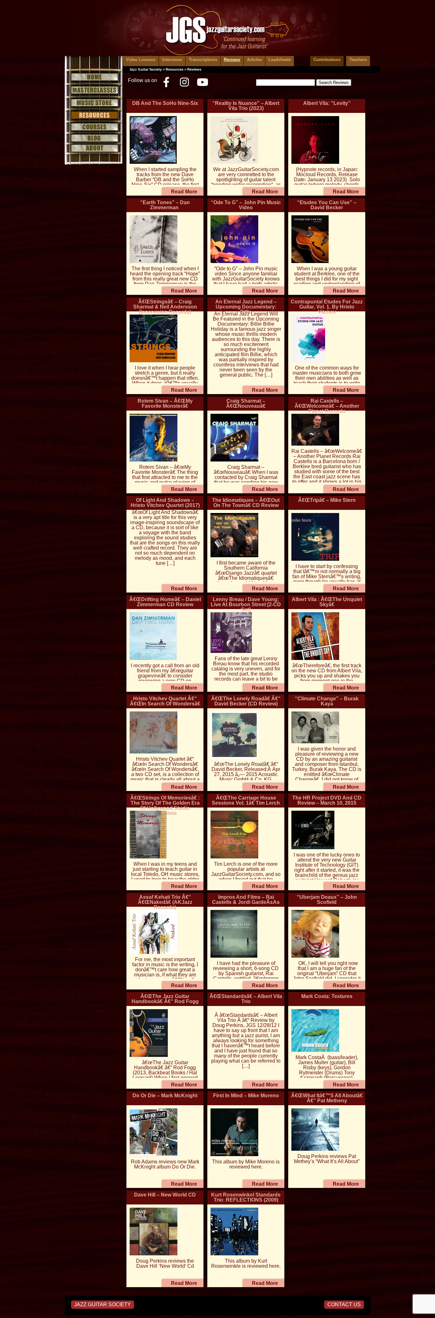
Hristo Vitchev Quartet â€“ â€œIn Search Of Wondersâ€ (165, 701)
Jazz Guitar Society (145, 69)
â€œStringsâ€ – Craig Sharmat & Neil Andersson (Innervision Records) (165, 307)
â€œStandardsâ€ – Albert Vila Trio (246, 999)
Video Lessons (140, 59)
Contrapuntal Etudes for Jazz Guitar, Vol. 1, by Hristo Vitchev (327, 307)
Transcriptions (203, 59)
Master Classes (94, 90)
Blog (94, 138)
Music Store (94, 103)
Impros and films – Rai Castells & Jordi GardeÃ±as (246, 899)
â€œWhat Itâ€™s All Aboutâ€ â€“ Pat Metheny (327, 1098)
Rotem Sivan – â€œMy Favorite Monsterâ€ (165, 403)
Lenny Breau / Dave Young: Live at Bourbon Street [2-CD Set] (246, 604)
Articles (254, 59)
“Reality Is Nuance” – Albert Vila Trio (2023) (245, 106)
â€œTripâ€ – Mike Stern (327, 500)
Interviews (172, 59)
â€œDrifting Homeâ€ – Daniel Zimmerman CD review (165, 602)
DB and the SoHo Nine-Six (165, 103)
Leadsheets (279, 59)
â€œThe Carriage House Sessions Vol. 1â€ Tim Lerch (246, 800)
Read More (184, 191)
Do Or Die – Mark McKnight (164, 1095)
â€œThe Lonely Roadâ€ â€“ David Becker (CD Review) (246, 701)
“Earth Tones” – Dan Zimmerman (165, 205)
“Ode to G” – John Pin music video (246, 205)
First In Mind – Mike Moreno (246, 1095)
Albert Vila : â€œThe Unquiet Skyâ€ (327, 602)
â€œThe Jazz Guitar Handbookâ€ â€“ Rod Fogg (165, 999)
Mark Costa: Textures (327, 996)
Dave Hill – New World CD (165, 1194)
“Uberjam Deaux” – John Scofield (327, 899)
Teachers (358, 59)
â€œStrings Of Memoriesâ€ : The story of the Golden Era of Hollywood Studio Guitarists (165, 805)
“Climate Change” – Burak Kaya (327, 701)
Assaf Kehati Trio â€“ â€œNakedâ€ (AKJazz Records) (165, 902)
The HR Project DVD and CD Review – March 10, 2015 (326, 800)
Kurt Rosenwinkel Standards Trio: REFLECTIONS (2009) (246, 1197)
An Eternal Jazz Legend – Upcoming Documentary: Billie (246, 307)
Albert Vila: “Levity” (327, 103)
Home (94, 76)
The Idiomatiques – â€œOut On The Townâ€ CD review (246, 502)
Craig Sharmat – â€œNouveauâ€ (246, 403)
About (94, 148)
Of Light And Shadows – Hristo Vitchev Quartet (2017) (165, 502)
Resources (94, 115)
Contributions (326, 59)
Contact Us (344, 1304)
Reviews (232, 59)
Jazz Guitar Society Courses (94, 127)
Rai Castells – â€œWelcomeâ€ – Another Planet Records (327, 406)
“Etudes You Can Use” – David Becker (326, 205)
